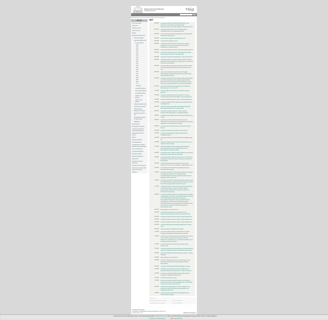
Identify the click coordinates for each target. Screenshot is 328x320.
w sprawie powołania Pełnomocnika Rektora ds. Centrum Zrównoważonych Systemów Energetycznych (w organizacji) (176, 96)
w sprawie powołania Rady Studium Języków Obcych (174, 130)
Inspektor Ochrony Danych (139, 165)
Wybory (134, 137)
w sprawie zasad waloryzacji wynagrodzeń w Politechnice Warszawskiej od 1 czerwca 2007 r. (175, 87)
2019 (137, 59)
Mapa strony (139, 313)
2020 (137, 57)
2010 (137, 77)
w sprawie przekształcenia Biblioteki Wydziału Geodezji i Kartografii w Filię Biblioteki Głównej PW (175, 274)
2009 (137, 80)
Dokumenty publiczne (137, 156)
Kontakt (134, 313)
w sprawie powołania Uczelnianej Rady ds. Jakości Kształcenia (176, 57)
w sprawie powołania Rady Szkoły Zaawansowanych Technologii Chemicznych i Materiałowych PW (174, 30)
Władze (134, 33)
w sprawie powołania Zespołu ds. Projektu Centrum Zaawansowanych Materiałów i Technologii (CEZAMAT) (174, 112)
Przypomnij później (177, 318)
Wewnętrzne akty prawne (140, 17)
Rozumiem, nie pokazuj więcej (157, 318)
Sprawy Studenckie (137, 140)
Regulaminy (137, 121)
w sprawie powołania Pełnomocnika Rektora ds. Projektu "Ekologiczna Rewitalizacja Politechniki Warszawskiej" (175, 232)
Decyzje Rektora (161, 17)
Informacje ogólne (136, 23)
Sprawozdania (135, 124)
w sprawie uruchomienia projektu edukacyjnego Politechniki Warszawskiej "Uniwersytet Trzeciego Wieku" (176, 53)
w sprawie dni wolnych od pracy (169, 278)
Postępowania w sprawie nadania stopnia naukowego (139, 145)
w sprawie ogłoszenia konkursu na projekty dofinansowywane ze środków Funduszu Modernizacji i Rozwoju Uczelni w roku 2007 (176, 67)
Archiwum (138, 86)
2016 (137, 65)
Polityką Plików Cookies (161, 316)
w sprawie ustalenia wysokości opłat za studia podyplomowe (176, 99)
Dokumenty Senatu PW (139, 106)
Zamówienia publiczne (138, 151)
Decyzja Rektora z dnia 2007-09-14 (169, 257)
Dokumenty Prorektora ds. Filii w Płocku (140, 118)
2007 (137, 84)
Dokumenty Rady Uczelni (140, 104)
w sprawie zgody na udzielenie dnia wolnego (172, 229)
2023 (137, 51)
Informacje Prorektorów (138, 126)
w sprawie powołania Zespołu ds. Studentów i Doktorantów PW (177, 50)
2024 (137, 49)
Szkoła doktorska (136, 142)
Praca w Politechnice (137, 149)
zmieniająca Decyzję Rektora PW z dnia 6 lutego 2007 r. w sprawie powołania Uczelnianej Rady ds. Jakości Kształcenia (176, 270)
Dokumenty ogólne (139, 38)
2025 (137, 47)
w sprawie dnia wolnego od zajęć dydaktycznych (173, 38)
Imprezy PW (135, 159)
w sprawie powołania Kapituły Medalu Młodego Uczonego (175, 266)
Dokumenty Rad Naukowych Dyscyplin (139, 110)
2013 (137, 71)
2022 (137, 53)
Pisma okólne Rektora (140, 91)
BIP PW (133, 17)
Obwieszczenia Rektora (139, 96)
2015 (137, 67)
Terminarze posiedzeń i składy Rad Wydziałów (138, 129)
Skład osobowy (136, 30)
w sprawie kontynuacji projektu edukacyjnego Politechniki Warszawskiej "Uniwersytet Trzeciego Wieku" (175, 107)
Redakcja (134, 172)
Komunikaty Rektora (140, 93)
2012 (137, 73)
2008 (137, 82)
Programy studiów (137, 154)
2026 (137, 45)
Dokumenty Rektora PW (152, 17)
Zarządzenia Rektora (140, 88)
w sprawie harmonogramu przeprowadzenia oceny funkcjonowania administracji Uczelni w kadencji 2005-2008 (175, 213)
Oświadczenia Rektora (138, 100)
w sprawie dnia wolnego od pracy (169, 41)
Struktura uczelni (136, 28)
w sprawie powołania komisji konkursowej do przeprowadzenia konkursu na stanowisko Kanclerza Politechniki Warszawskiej (177, 249)
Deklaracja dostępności (189, 313)
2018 (137, 61)
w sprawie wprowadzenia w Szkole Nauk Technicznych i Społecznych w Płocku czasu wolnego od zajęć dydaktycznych (177, 164)
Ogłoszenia (135, 25)
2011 (137, 75)
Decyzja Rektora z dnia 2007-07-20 (169, 209)
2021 (137, 55)
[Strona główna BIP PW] (164, 9)
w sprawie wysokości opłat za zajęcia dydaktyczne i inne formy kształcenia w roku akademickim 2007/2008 (177, 153)
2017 (137, 63)
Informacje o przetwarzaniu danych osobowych (139, 168)
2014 (137, 69)
